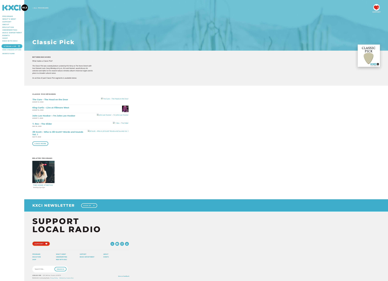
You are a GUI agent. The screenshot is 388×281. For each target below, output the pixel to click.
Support (7, 22)
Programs (7, 16)
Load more (40, 143)
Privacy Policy (54, 278)
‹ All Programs (40, 8)
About (5, 24)
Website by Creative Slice (66, 278)
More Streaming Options (11, 50)
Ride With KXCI (10, 41)
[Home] (12, 8)
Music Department (12, 33)
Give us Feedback (123, 276)
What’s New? (9, 19)
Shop (5, 38)
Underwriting (9, 30)
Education (8, 27)
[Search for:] (44, 269)
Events (6, 35)
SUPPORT (376, 12)
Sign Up (87, 205)
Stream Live (10, 46)
